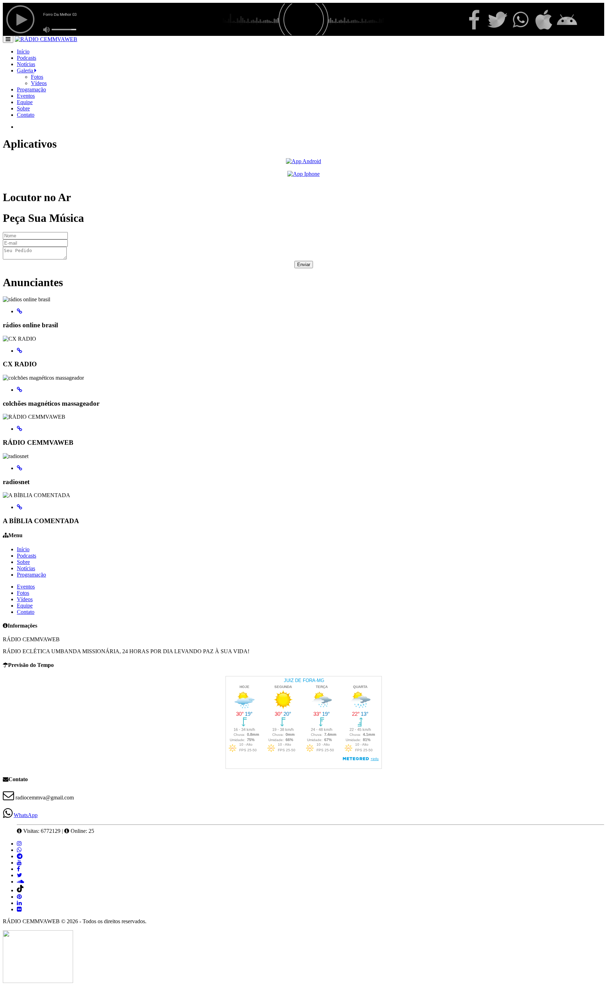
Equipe (25, 102)
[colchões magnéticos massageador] (19, 390)
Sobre (23, 108)
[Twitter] (19, 875)
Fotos (37, 77)
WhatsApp (26, 815)
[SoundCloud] (20, 882)
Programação (31, 89)
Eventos (26, 96)
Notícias (26, 64)
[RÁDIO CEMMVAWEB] (19, 429)
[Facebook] (18, 869)
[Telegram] (19, 856)
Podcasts (26, 58)
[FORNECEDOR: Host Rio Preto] (38, 981)
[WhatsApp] (19, 850)
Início (23, 51)
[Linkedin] (19, 903)
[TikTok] (20, 890)
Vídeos (39, 83)
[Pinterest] (19, 897)
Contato (25, 115)
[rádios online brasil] (19, 311)
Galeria (25, 70)
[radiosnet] (19, 468)
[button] (8, 39)
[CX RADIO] (19, 351)
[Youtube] (19, 863)
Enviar (303, 264)
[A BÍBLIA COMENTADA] (19, 507)
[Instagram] (19, 844)
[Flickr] (19, 909)
